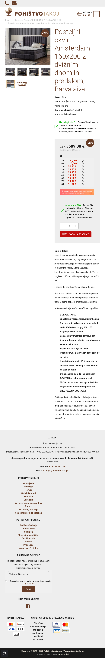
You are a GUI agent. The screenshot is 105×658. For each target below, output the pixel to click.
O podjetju (28, 483)
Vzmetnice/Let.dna (28, 548)
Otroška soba (28, 538)
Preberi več (30, 584)
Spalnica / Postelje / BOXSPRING (29, 20)
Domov (8, 20)
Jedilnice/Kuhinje (28, 525)
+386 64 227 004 (57, 466)
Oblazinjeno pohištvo (28, 535)
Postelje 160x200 (53, 20)
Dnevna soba (28, 528)
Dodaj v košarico (78, 234)
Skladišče (28, 486)
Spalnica (28, 532)
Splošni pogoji (28, 493)
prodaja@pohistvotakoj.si (56, 470)
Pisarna (28, 541)
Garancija (28, 499)
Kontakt (28, 506)
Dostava (28, 496)
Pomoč (28, 490)
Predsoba (28, 545)
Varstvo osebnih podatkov (28, 503)
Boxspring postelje (28, 509)
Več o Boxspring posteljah (28, 513)
